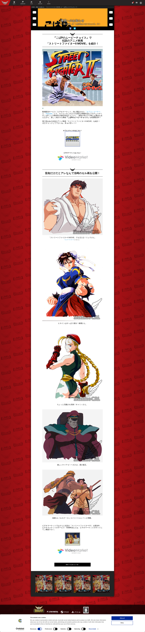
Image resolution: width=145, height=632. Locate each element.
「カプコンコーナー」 (93, 112)
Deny (122, 622)
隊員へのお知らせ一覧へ (72, 564)
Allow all (122, 618)
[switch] (55, 629)
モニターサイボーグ (69, 239)
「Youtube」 (49, 114)
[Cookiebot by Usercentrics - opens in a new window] (20, 629)
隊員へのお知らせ (40, 7)
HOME (33, 7)
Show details (92, 629)
